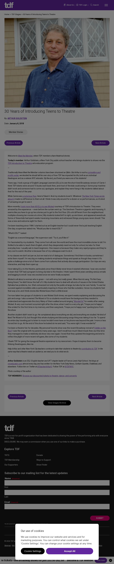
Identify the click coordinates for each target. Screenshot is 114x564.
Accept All (69, 551)
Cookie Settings (32, 551)
